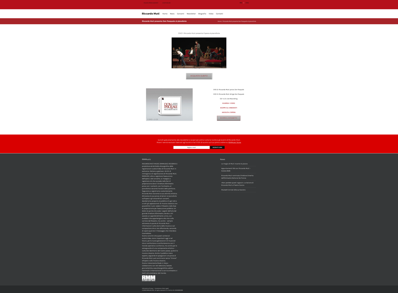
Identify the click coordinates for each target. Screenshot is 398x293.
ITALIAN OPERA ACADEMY (151, 3)
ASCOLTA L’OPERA (228, 112)
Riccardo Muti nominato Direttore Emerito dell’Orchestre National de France (237, 177)
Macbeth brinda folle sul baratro (233, 190)
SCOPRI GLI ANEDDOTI (228, 108)
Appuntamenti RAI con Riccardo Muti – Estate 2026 (236, 169)
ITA (241, 3)
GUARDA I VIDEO (228, 103)
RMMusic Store (234, 142)
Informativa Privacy (147, 288)
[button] (226, 13)
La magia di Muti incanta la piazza (234, 164)
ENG (247, 3)
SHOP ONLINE (166, 3)
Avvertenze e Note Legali (162, 288)
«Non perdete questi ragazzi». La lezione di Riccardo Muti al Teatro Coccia (237, 184)
